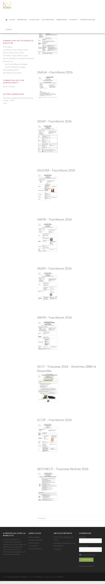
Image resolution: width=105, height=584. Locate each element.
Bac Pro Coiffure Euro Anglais (15, 67)
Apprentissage (61, 19)
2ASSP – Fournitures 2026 (54, 268)
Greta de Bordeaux (35, 549)
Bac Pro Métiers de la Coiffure (13, 53)
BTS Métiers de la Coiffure (12, 73)
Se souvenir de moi (88, 555)
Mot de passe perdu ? (86, 566)
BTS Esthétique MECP (11, 70)
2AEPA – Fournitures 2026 (54, 317)
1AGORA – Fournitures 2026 (56, 170)
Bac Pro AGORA (9, 87)
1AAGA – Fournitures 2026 (55, 72)
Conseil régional (33, 543)
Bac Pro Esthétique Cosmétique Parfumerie (18, 58)
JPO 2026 (57, 549)
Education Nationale (35, 540)
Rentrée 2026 (22, 19)
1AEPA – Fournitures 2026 (54, 219)
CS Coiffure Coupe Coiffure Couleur (15, 50)
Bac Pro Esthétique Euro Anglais (16, 64)
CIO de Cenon (33, 546)
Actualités (73, 19)
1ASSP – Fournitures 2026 (54, 121)
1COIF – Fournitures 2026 (54, 420)
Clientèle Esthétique (87, 19)
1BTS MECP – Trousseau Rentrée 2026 (62, 469)
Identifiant (82, 537)
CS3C (5, 103)
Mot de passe (84, 546)
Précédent (42, 518)
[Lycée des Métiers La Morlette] (7, 5)
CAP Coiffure (7, 47)
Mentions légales (34, 537)
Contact (9, 29)
